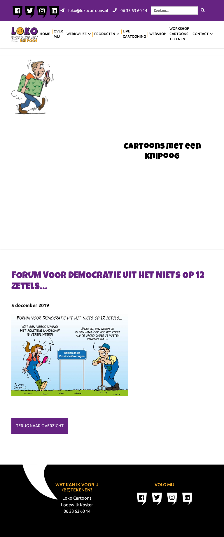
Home (45, 34)
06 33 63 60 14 (133, 10)
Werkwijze (76, 34)
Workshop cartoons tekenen (179, 34)
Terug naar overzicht (40, 425)
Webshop (157, 34)
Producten (104, 34)
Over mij (58, 33)
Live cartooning (134, 33)
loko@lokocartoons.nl (87, 10)
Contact (200, 34)
